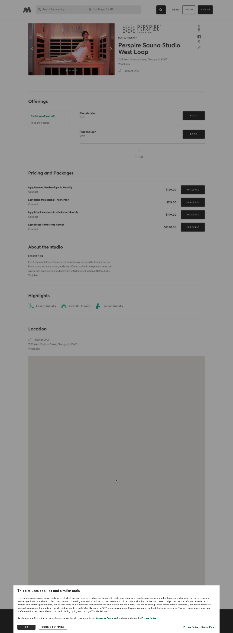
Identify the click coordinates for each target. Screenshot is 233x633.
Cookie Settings (53, 627)
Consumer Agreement (107, 618)
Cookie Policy (208, 627)
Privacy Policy (148, 618)
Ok (26, 627)
